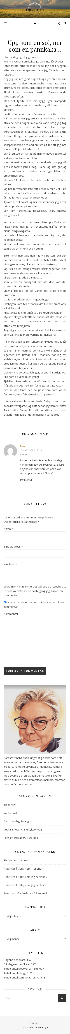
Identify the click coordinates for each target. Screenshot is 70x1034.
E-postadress (13, 546)
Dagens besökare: (15, 960)
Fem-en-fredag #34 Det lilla (21, 837)
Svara (24, 454)
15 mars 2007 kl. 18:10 (31, 450)
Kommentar (11, 614)
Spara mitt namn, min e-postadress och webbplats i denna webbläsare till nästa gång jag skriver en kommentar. (35, 591)
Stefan (8, 860)
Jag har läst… (11, 813)
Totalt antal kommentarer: (20, 977)
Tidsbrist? (10, 805)
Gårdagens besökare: (17, 964)
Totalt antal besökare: (17, 968)
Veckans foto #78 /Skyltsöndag (23, 829)
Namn (8, 529)
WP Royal (43, 1027)
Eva (22, 446)
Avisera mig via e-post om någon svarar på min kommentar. (34, 605)
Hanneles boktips (15, 868)
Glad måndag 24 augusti (18, 821)
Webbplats (10, 564)
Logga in (35, 1023)
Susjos (8, 893)
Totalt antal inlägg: (15, 973)
